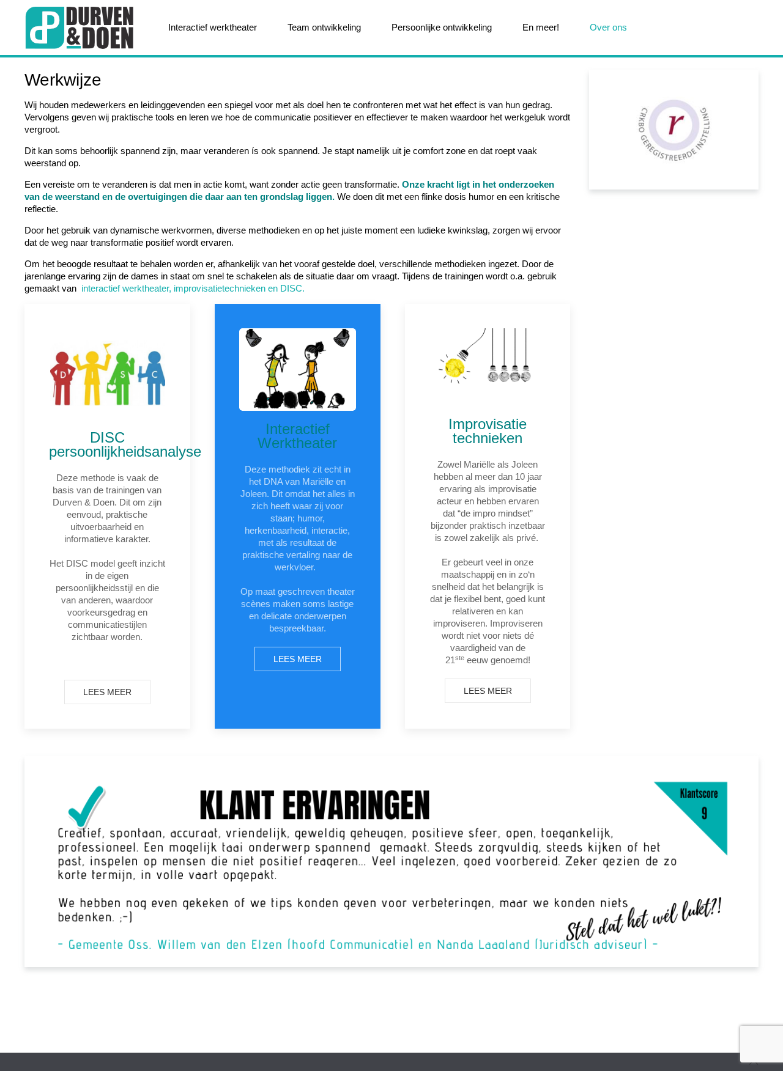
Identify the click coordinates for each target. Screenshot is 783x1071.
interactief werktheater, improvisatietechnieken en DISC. (193, 288)
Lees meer (107, 692)
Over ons (608, 27)
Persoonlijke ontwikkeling (442, 27)
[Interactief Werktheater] (297, 369)
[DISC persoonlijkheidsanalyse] (107, 373)
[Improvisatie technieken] (487, 367)
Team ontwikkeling (324, 27)
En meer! (540, 27)
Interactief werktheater (212, 27)
